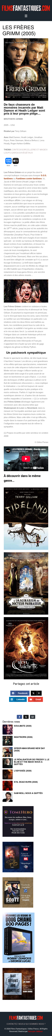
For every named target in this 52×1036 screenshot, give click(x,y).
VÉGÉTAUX (27, 153)
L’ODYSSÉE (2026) (23, 770)
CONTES (15, 150)
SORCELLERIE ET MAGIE (34, 150)
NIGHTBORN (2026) (23, 737)
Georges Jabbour (35, 1031)
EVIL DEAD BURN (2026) (26, 781)
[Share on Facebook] (19, 717)
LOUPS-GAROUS (12, 153)
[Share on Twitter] (26, 717)
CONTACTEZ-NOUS (15, 1024)
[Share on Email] (32, 717)
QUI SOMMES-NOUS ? (35, 1024)
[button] (20, 693)
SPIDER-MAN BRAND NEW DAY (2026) (29, 749)
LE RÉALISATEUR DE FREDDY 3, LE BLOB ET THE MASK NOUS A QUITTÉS (31, 762)
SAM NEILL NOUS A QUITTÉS (28, 793)
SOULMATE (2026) (23, 725)
